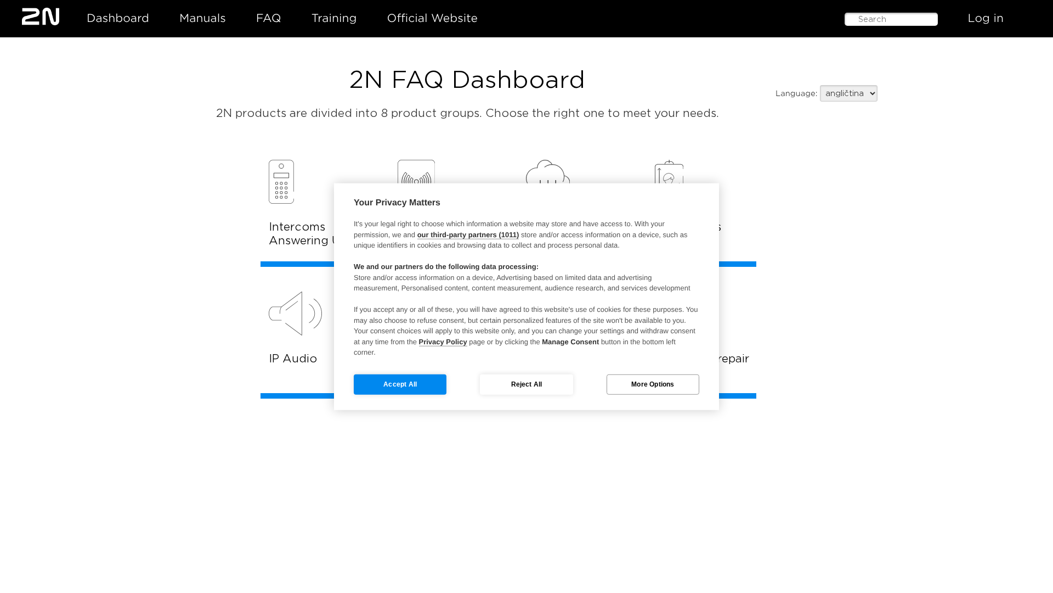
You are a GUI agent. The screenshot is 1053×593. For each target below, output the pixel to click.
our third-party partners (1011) (468, 234)
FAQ (268, 18)
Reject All (526, 384)
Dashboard (118, 18)
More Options (652, 384)
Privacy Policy (443, 341)
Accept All (400, 384)
